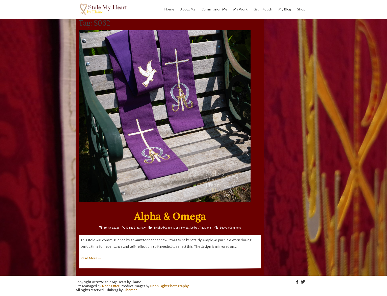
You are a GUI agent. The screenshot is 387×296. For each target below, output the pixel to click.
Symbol (193, 227)
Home (169, 9)
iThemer (130, 290)
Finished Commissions (167, 227)
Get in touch (263, 9)
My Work (240, 9)
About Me (188, 9)
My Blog (284, 9)
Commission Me (214, 9)
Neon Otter (110, 286)
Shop (301, 9)
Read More (91, 258)
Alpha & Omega (170, 216)
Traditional (205, 227)
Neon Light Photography (169, 286)
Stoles (184, 227)
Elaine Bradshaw (136, 227)
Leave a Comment (230, 227)
